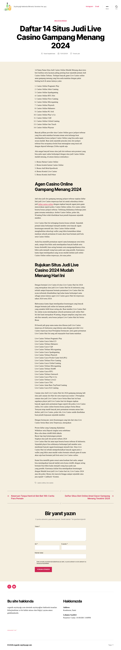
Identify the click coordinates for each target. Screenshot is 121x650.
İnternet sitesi (39, 553)
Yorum (37, 526)
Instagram (89, 6)
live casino (50, 483)
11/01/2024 (64, 53)
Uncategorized (60, 21)
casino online (41, 483)
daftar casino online (45, 204)
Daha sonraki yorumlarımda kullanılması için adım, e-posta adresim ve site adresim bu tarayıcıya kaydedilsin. (61, 562)
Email (97, 6)
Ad (36, 544)
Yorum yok (76, 53)
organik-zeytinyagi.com (22, 645)
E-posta (64, 544)
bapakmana (51, 53)
